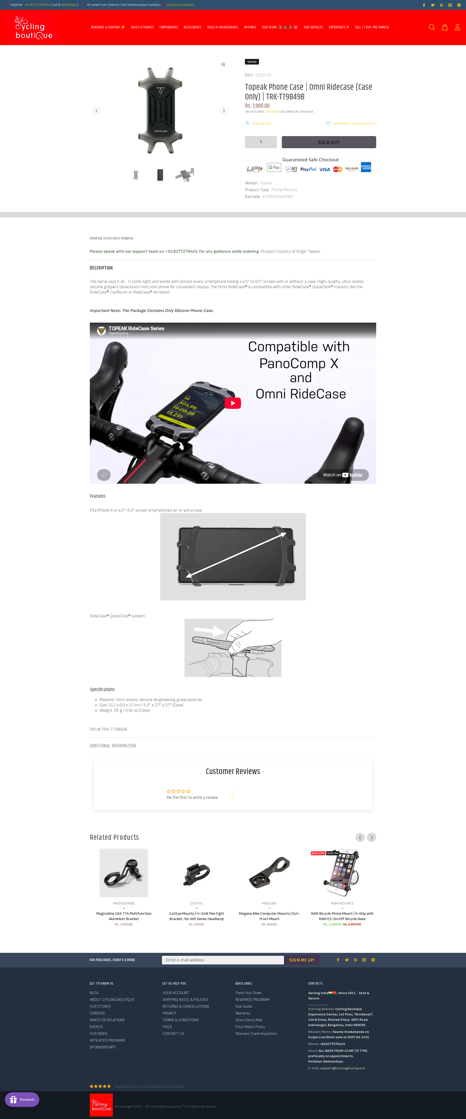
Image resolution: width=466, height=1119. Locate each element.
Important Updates (180, 5)
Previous (96, 110)
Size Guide (243, 1006)
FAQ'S (167, 1027)
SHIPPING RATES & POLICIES (185, 999)
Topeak (266, 183)
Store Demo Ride (248, 1020)
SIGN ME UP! (301, 960)
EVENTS (96, 1027)
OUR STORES (100, 1006)
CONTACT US (173, 1033)
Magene (269, 903)
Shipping (271, 111)
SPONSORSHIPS (103, 1047)
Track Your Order (248, 993)
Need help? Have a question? (354, 123)
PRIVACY (169, 1013)
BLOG (94, 993)
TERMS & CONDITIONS (181, 1020)
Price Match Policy (250, 1027)
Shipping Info (261, 123)
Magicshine (124, 903)
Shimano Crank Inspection (256, 1033)
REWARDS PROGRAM (252, 999)
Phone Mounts (284, 189)
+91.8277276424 (37, 5)
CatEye (196, 903)
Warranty (242, 1013)
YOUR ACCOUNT (176, 993)
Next (223, 110)
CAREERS (97, 1013)
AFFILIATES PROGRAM (107, 1040)
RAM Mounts (342, 903)
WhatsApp (69, 5)
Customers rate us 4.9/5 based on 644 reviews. (150, 1086)
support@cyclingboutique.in (342, 1068)
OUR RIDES (98, 1033)
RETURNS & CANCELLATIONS (186, 1006)
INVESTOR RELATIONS (107, 1020)
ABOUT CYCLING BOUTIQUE (112, 999)
